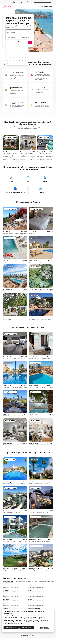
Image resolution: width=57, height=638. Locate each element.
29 (22, 60)
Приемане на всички (11, 627)
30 (25, 60)
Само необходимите (27, 627)
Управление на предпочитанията (44, 628)
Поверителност (25, 635)
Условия (33, 635)
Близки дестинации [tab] (8, 581)
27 (16, 60)
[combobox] (19, 32)
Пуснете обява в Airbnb (45, 6)
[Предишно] (25, 132)
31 (7, 63)
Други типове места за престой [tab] (24, 581)
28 (19, 60)
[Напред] (31, 132)
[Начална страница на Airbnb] (7, 6)
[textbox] (12, 38)
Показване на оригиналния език (42, 2)
